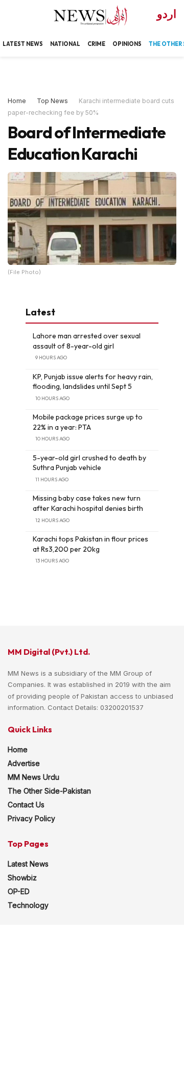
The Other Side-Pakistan (49, 790)
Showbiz (22, 877)
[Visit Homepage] (81, 15)
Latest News (28, 863)
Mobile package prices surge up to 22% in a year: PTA (88, 422)
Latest (14, 43)
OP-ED (19, 891)
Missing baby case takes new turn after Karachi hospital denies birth (88, 503)
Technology (28, 905)
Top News (52, 101)
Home (17, 101)
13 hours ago (52, 560)
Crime (96, 43)
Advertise (24, 763)
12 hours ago (52, 520)
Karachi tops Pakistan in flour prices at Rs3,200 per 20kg (90, 544)
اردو (166, 14)
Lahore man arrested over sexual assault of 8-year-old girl (87, 341)
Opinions (127, 43)
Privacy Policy (31, 818)
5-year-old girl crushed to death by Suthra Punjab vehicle (89, 463)
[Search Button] (12, 15)
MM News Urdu (33, 777)
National (65, 43)
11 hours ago (51, 479)
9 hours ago (51, 357)
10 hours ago (52, 398)
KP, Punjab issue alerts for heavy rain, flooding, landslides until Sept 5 (93, 381)
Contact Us (26, 804)
